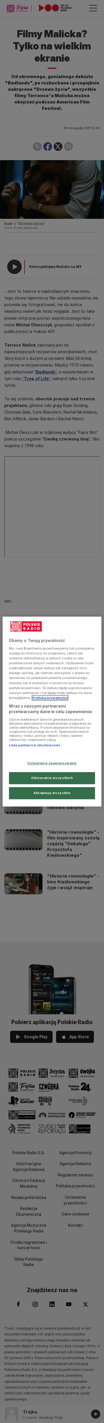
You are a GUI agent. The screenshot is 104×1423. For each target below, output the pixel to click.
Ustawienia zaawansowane (51, 763)
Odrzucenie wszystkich (52, 778)
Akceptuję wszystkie (52, 793)
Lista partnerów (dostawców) (34, 745)
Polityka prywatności (50, 698)
